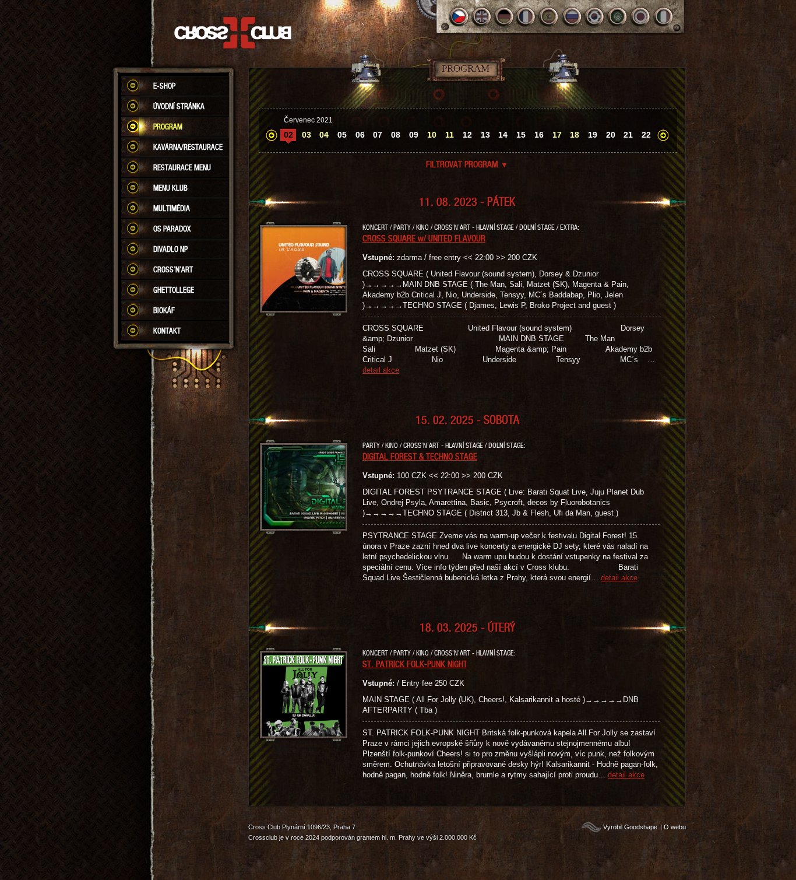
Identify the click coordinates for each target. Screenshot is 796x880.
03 (306, 134)
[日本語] (640, 16)
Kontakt (167, 330)
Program (167, 126)
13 (485, 134)
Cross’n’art (173, 269)
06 (360, 134)
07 (377, 134)
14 (503, 134)
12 (467, 134)
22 (646, 134)
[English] (481, 16)
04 (324, 134)
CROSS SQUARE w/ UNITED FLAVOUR (423, 238)
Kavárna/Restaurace (188, 147)
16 (539, 134)
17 (557, 134)
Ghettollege (173, 289)
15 (521, 134)
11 (449, 134)
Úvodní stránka (179, 106)
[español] (549, 16)
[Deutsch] (504, 16)
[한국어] (595, 16)
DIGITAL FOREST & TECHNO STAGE (419, 456)
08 (395, 134)
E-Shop (164, 85)
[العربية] (618, 16)
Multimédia (171, 208)
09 (413, 134)
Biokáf (164, 310)
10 (431, 134)
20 (610, 134)
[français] (527, 16)
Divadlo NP (170, 249)
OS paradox (172, 228)
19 (592, 134)
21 (628, 134)
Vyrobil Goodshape (630, 826)
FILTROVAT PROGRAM (467, 164)
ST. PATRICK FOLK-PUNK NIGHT (414, 663)
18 (574, 134)
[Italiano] (663, 16)
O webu (675, 826)
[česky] (459, 16)
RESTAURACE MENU (182, 167)
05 (342, 134)
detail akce (380, 370)
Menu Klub (170, 187)
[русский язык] (572, 16)
